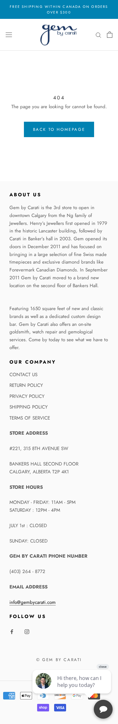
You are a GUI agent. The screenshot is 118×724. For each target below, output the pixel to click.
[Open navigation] (9, 34)
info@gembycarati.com (32, 602)
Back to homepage (59, 129)
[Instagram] (27, 631)
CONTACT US (23, 374)
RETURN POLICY (26, 385)
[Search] (98, 34)
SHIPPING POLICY (28, 407)
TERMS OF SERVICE (29, 418)
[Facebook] (11, 631)
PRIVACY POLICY (26, 396)
